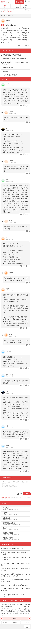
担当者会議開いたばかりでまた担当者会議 (13, 58)
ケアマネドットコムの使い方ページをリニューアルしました (15, 558)
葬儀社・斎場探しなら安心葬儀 (15, 614)
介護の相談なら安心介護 (8, 604)
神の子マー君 (9, 375)
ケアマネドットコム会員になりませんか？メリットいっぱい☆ (15, 595)
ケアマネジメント (19, 10)
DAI (7, 391)
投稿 (27, 494)
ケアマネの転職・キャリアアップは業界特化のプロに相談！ (15, 569)
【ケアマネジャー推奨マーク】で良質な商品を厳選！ (15, 564)
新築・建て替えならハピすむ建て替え (15, 611)
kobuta (8, 20)
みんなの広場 (15, 7)
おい (7, 238)
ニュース (25, 7)
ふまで (7, 426)
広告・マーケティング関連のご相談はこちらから (15, 585)
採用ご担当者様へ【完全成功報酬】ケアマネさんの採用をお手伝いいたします (15, 575)
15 (28, 45)
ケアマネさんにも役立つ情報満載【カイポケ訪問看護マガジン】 (15, 580)
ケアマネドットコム (5, 2)
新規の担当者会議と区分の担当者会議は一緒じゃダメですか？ (15, 63)
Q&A (5, 7)
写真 (21, 494)
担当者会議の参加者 (7, 67)
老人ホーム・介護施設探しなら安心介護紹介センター (15, 605)
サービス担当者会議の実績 (9, 75)
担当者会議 (4, 71)
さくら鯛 (8, 351)
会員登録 (20, 2)
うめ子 (7, 84)
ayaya (7, 445)
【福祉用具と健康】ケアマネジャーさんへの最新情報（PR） (15, 589)
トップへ (27, 627)
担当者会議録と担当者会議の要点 (11, 55)
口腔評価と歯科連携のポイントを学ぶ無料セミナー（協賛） (15, 553)
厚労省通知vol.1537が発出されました (12, 548)
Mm (7, 179)
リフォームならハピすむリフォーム (11, 610)
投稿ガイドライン (5, 497)
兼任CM (8, 289)
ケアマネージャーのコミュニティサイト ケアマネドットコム (15, 607)
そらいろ (8, 128)
